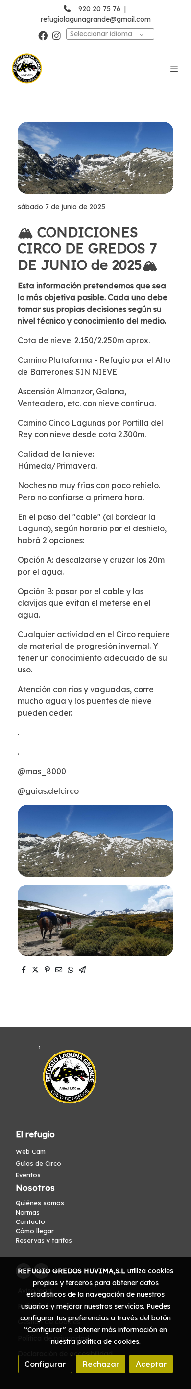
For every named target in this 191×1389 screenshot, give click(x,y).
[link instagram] (56, 35)
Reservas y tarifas (44, 1240)
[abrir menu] (174, 68)
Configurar (45, 1364)
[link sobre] (95, 1082)
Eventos (28, 1175)
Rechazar (100, 1364)
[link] (27, 68)
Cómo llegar (35, 1231)
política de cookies (108, 1341)
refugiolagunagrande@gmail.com (96, 19)
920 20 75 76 (99, 8)
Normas (28, 1212)
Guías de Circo (38, 1163)
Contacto (30, 1221)
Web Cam (31, 1151)
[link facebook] (43, 35)
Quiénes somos (40, 1203)
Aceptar (151, 1364)
